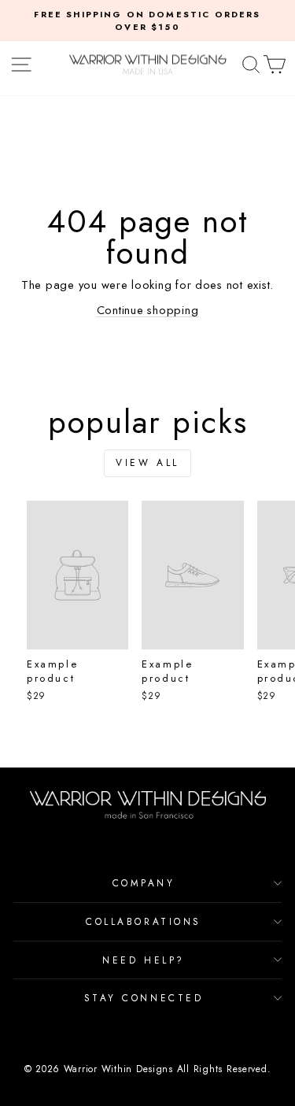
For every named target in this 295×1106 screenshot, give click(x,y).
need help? (143, 960)
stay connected (143, 997)
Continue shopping (148, 310)
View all (147, 463)
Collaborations (143, 921)
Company (143, 883)
